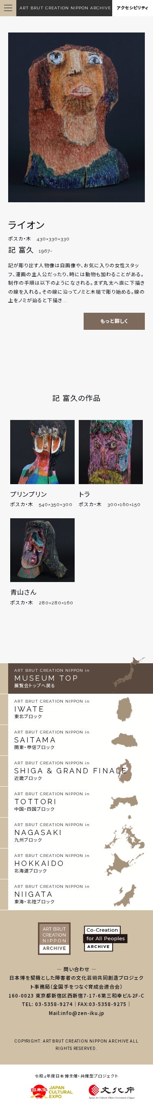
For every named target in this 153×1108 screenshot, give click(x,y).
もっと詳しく (114, 321)
